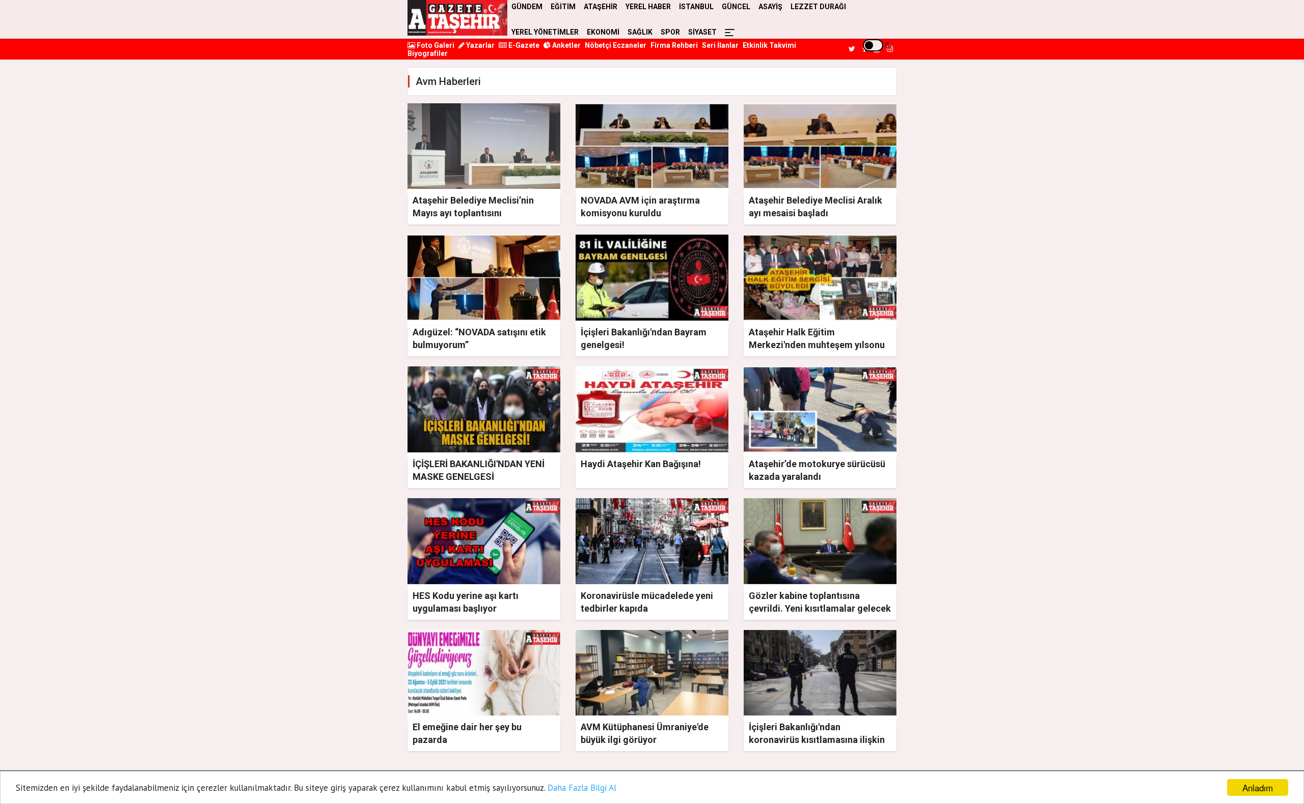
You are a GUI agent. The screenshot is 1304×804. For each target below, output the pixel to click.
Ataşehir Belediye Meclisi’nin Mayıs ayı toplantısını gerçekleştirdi (473, 213)
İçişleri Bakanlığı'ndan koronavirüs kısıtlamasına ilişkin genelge (817, 740)
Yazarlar (480, 45)
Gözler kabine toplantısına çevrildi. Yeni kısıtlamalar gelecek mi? (820, 608)
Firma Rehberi (674, 45)
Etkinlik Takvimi (769, 45)
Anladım (1257, 787)
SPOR (670, 32)
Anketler (566, 45)
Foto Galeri (434, 45)
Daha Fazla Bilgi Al (582, 787)
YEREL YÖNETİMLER (545, 32)
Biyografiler (428, 53)
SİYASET (702, 32)
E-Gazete (523, 45)
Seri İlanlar (720, 45)
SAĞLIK (640, 32)
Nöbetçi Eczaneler (615, 45)
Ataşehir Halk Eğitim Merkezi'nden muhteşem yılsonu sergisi (817, 345)
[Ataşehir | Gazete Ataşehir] (457, 18)
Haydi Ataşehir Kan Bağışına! (641, 463)
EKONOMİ (603, 32)
